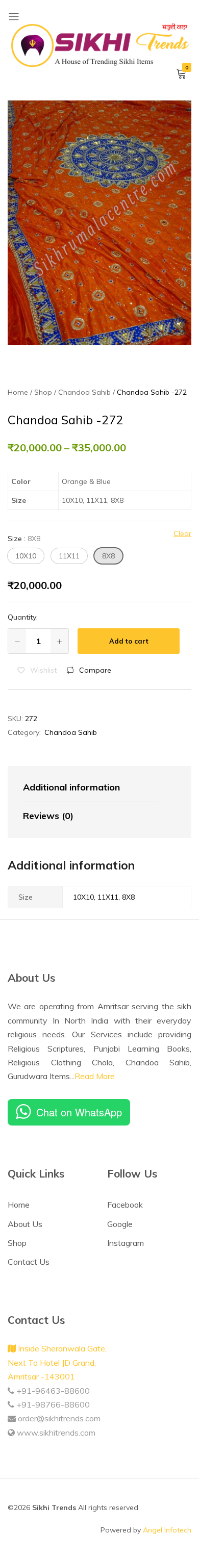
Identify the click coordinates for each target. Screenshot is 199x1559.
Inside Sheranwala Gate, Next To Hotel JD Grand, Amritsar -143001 (57, 1362)
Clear (182, 533)
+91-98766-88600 (52, 1404)
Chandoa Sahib (70, 732)
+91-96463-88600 (52, 1391)
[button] (26, 556)
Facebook (125, 1204)
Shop (17, 1243)
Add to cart (128, 641)
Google (120, 1224)
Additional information (71, 787)
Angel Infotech (167, 1530)
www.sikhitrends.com (55, 1432)
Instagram (125, 1243)
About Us (25, 1224)
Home (19, 1204)
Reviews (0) (48, 816)
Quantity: (23, 617)
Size (24, 538)
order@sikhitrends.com (58, 1418)
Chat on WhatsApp (79, 1112)
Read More (94, 1076)
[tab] (90, 788)
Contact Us (28, 1262)
